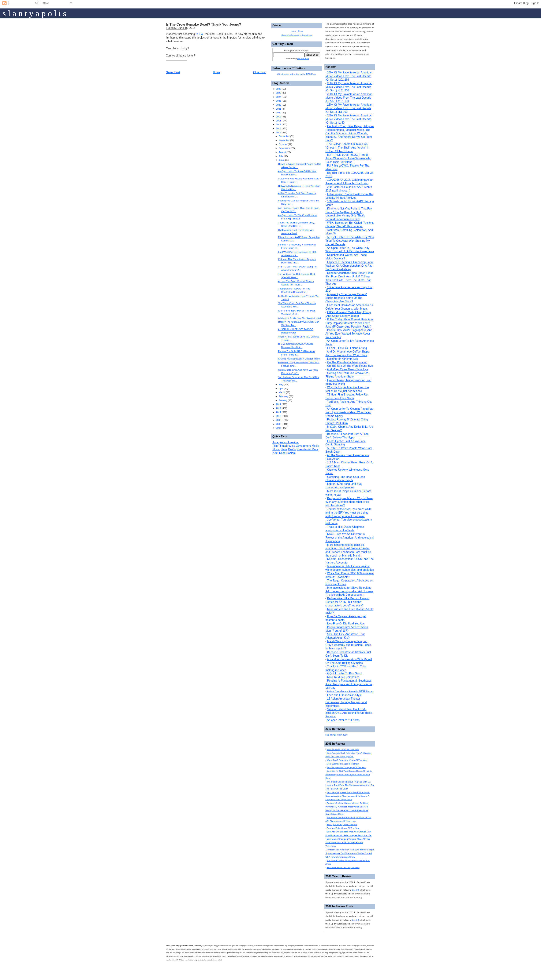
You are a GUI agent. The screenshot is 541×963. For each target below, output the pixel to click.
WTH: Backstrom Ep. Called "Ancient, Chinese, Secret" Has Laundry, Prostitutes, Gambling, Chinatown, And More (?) (349, 228)
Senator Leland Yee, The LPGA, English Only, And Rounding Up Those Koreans (348, 713)
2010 (278, 416)
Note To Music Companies (343, 677)
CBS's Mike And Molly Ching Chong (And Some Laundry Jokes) (348, 314)
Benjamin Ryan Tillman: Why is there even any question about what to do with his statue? (349, 502)
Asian (275, 442)
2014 (278, 404)
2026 (278, 89)
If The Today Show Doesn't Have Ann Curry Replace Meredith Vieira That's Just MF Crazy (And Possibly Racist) (349, 323)
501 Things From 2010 (336, 735)
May (281, 384)
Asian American (289, 442)
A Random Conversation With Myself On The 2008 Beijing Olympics (348, 661)
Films (282, 445)
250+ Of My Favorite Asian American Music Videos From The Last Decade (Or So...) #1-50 (348, 119)
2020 (278, 112)
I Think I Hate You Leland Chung (347, 348)
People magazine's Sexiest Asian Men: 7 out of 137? (346, 628)
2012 (278, 408)
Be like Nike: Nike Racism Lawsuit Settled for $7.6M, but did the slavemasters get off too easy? (347, 602)
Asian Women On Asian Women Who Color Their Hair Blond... (348, 160)
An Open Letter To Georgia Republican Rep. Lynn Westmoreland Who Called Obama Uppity (349, 412)
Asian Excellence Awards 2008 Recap (350, 691)
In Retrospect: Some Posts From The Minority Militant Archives (349, 196)
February (283, 396)
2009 (278, 420)
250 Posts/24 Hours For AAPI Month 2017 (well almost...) (348, 188)
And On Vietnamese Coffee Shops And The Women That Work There (347, 353)
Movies (290, 445)
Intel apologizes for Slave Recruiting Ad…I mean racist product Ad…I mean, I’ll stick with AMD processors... (349, 591)
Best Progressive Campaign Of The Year (346, 767)
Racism (291, 453)
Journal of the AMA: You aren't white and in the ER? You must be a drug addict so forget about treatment (348, 512)
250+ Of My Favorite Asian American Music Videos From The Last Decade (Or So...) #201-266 (348, 76)
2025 (278, 93)
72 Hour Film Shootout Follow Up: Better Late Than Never (346, 396)
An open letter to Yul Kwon (343, 720)
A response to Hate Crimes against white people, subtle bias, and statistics (349, 568)
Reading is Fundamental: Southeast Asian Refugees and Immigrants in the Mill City (348, 684)
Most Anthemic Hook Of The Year (343, 749)
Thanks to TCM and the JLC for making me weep (345, 668)
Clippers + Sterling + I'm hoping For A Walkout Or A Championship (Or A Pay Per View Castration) (349, 265)
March (282, 392)
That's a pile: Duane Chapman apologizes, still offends (344, 528)
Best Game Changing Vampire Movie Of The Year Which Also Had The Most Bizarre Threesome (347, 842)
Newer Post (173, 72)
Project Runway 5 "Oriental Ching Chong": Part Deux (346, 421)
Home (216, 72)
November (284, 140)
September (284, 148)
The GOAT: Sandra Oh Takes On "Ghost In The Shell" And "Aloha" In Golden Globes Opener (347, 147)
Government (303, 445)
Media (315, 445)
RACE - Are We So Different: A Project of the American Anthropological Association (349, 537)
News (284, 449)
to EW (199, 34)
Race (282, 453)
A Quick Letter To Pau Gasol (344, 673)
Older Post (259, 72)
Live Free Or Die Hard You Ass (346, 623)
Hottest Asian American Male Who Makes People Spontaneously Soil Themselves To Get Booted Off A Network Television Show (349, 853)
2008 (278, 424)
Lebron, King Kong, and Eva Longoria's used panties (343, 485)
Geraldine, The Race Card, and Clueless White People (345, 478)
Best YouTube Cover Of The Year (343, 828)
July (281, 156)
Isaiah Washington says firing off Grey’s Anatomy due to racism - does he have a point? (348, 645)
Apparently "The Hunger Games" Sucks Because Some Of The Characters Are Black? (346, 298)
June (281, 160)
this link (355, 890)
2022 (278, 104)
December (284, 136)
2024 (278, 97)
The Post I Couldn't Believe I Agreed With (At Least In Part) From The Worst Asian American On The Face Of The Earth (349, 785)
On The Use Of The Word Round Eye (350, 365)
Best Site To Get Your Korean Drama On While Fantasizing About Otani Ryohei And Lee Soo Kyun (348, 774)
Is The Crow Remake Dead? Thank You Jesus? (203, 24)
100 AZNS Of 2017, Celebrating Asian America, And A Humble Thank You (349, 181)
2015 (278, 132)
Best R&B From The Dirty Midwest (343, 867)
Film (275, 445)
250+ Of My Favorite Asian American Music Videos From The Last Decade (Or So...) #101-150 (348, 97)
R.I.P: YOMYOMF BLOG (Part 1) (347, 154)
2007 (278, 428)
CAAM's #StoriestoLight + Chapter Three (299, 358)
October (283, 144)
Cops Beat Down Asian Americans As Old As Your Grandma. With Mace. (349, 306)
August (282, 152)
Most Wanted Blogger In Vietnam (343, 764)
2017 (278, 124)
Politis (292, 449)
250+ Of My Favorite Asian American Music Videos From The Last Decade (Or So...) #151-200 (348, 87)
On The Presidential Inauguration (347, 362)
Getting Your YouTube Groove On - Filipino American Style (347, 374)
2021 (278, 108)
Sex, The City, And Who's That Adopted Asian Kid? (345, 635)
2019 (278, 116)
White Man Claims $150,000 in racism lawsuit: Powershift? (349, 575)
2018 (278, 120)
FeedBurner (303, 58)
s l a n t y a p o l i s (34, 13)
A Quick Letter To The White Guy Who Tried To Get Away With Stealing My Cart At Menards (349, 241)
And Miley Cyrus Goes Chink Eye (347, 369)
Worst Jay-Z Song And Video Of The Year (347, 760)
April (281, 388)
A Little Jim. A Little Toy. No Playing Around (299, 318)
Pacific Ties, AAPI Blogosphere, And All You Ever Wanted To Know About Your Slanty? (348, 333)
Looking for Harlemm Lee (342, 358)
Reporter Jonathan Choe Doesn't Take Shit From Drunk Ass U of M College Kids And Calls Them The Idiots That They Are (349, 278)
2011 (278, 412)
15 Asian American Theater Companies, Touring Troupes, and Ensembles (346, 702)
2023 (278, 100)
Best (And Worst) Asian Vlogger (342, 824)
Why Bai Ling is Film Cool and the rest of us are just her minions (347, 389)
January (283, 400)
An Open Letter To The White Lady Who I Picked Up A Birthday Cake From (349, 249)
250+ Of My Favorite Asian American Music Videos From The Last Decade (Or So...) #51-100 (348, 108)
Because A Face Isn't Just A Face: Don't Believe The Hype (347, 435)
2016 (278, 128)
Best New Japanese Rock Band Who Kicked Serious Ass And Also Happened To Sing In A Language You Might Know (347, 796)
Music (276, 449)
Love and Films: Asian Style (344, 695)
